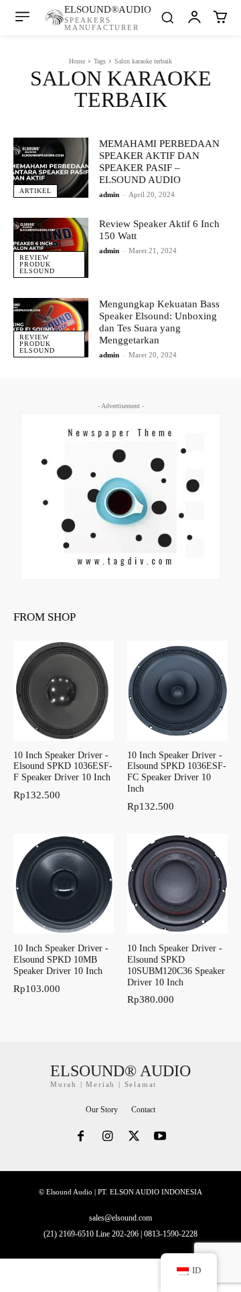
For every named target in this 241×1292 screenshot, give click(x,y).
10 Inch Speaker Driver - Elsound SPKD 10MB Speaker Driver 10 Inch (60, 959)
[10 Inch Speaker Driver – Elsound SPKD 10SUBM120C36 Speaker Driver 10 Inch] (177, 884)
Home (77, 61)
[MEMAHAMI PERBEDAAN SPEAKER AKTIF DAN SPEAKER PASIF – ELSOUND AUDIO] (50, 168)
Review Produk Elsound (37, 264)
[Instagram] (107, 1137)
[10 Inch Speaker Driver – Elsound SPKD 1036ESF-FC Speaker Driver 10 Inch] (177, 691)
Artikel (35, 190)
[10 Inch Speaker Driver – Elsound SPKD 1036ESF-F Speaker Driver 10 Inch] (63, 691)
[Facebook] (81, 1137)
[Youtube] (160, 1137)
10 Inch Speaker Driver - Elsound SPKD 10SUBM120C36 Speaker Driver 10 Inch (176, 965)
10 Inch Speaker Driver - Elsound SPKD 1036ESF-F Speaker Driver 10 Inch (62, 766)
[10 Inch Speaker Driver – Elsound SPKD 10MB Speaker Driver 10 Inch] (63, 884)
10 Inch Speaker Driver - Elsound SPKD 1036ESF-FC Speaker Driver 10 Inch (176, 772)
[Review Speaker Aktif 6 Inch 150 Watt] (50, 248)
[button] (167, 17)
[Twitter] (133, 1137)
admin (109, 194)
